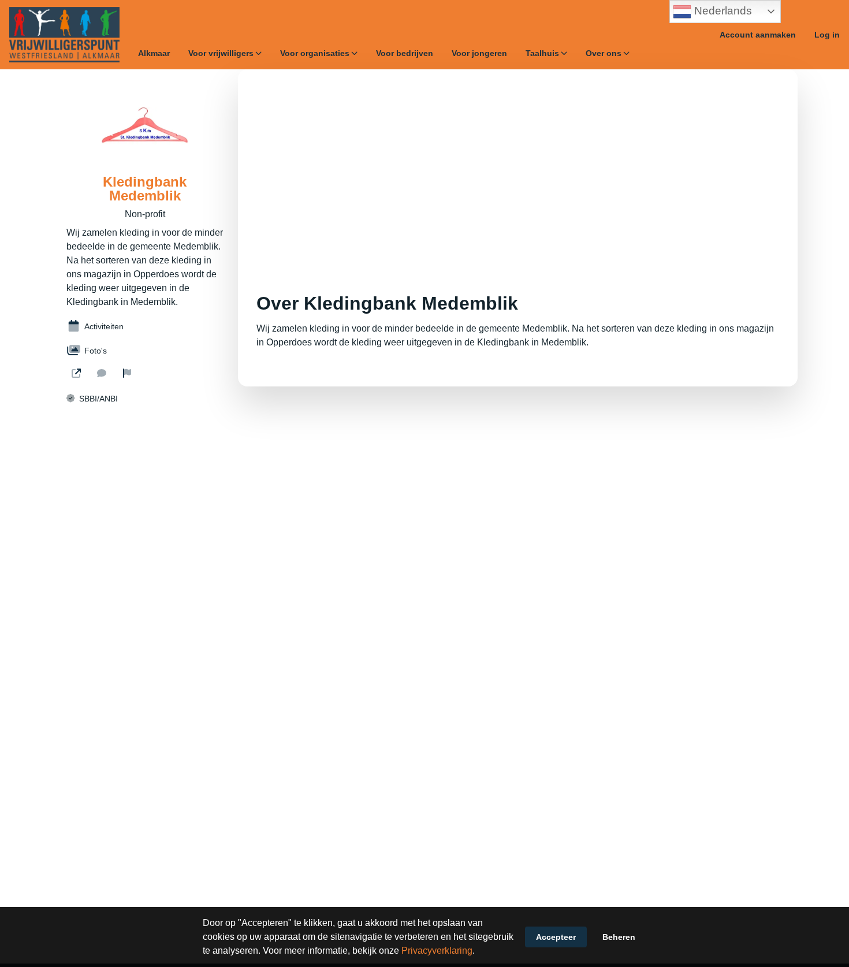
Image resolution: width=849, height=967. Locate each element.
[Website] (76, 373)
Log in (827, 34)
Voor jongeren (479, 53)
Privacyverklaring (436, 950)
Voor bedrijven (404, 53)
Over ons (603, 53)
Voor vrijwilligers (221, 53)
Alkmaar (154, 53)
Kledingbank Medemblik (145, 189)
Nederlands (721, 11)
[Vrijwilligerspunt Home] (64, 34)
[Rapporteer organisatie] (127, 373)
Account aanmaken (758, 34)
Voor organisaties (314, 53)
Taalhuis (542, 53)
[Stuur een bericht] (101, 373)
